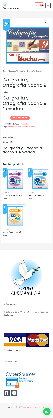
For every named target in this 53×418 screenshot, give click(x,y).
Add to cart (20, 118)
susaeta (32, 127)
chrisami (10, 127)
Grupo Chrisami (11, 8)
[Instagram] (14, 393)
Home (5, 71)
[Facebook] (7, 393)
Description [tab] (8, 137)
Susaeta (12, 71)
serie (26, 127)
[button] (46, 23)
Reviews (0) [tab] (8, 142)
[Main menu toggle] (48, 5)
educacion (19, 127)
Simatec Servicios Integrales (34, 407)
